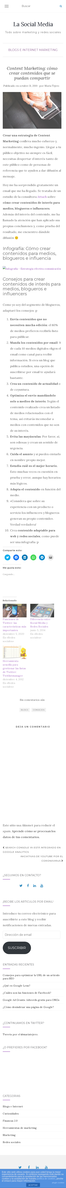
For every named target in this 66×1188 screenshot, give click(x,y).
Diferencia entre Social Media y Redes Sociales (40, 623)
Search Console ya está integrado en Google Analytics (32, 849)
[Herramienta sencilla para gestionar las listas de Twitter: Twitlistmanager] (15, 652)
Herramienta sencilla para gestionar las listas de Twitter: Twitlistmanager (14, 668)
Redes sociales (12, 1142)
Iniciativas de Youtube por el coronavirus (42, 858)
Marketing (48, 50)
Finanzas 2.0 (10, 1120)
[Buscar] (60, 6)
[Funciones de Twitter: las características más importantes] (15, 610)
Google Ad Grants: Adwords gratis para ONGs (31, 1000)
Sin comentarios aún (32, 700)
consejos (39, 710)
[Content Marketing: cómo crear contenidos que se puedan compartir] (32, 110)
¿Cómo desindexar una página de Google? (28, 1007)
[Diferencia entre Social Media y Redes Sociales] (42, 610)
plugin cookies (58, 1183)
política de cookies (46, 1178)
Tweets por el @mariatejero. (20, 1034)
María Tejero (52, 85)
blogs (24, 710)
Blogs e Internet (23, 50)
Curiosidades (11, 1113)
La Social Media (33, 24)
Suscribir (17, 948)
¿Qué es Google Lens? (16, 985)
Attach (42, 197)
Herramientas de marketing (20, 1128)
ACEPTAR (33, 1185)
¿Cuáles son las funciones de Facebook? (27, 992)
